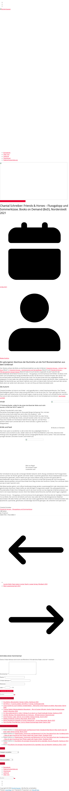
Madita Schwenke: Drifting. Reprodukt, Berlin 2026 (19, 719)
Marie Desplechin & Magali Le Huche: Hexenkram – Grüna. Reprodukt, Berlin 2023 (29, 720)
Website (2, 684)
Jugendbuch (10, 201)
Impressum (7, 158)
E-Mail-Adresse (5, 680)
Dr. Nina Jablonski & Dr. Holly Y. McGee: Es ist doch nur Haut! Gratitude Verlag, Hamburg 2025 (32, 713)
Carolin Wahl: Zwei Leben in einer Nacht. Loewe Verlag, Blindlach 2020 (25, 584)
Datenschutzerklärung (10, 160)
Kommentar (4, 674)
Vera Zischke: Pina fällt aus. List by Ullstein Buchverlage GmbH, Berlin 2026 (26, 722)
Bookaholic (6, 153)
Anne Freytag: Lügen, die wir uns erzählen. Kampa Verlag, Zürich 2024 (25, 717)
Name (2, 677)
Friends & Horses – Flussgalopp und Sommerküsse (16, 509)
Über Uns (6, 154)
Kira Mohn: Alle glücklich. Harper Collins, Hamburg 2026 (20, 702)
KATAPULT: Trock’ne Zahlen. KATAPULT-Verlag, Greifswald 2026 (23, 704)
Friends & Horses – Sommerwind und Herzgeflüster (25, 370)
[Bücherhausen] (5, 9)
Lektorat (6, 156)
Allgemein (3, 201)
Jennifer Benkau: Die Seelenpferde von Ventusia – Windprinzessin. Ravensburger (28, 715)
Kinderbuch (17, 201)
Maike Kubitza (4, 358)
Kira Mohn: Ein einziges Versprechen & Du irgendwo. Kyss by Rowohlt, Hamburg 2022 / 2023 (37, 745)
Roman (23, 201)
